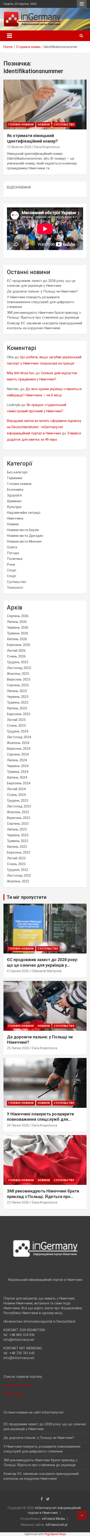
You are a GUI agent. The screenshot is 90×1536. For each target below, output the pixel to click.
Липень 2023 (17, 829)
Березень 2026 (18, 645)
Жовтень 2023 (18, 812)
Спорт (11, 570)
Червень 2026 (17, 627)
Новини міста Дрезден (25, 536)
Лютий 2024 (16, 789)
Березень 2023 (18, 852)
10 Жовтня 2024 (19, 147)
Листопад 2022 (19, 875)
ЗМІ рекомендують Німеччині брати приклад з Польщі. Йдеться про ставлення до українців (43, 1196)
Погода (13, 553)
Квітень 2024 (17, 777)
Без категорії (17, 472)
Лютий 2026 (16, 650)
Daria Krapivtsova (47, 147)
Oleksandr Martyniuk (47, 971)
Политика (14, 559)
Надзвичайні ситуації (23, 513)
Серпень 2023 (18, 824)
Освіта (12, 547)
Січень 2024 (16, 795)
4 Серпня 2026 (18, 971)
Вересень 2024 (18, 749)
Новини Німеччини (18, 1385)
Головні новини (21, 124)
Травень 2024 (17, 772)
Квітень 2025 (17, 708)
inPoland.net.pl (56, 1525)
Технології (15, 588)
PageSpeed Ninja (55, 1534)
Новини (44, 124)
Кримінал (14, 501)
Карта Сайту (13, 1394)
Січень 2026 (16, 656)
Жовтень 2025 (18, 674)
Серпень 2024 (18, 754)
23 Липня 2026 (18, 1202)
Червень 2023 (17, 835)
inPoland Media (53, 1519)
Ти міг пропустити (26, 897)
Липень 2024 (17, 760)
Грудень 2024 (17, 731)
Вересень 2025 (18, 679)
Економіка (15, 489)
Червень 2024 (17, 766)
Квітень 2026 (17, 639)
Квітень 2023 (17, 847)
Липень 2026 (17, 622)
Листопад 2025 (19, 668)
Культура (14, 507)
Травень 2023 (17, 841)
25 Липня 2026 (18, 1048)
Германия (14, 478)
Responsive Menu (82, 4)
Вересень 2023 (18, 818)
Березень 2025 (18, 714)
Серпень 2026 (18, 616)
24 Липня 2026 (18, 1125)
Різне (11, 564)
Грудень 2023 (17, 800)
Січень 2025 (16, 725)
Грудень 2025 (17, 662)
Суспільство (64, 124)
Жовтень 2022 (18, 881)
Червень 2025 (17, 697)
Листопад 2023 (19, 806)
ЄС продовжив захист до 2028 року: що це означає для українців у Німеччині (42, 965)
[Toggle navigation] (9, 35)
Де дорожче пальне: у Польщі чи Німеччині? (42, 291)
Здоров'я (14, 495)
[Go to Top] (82, 1515)
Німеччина (15, 518)
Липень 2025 (17, 691)
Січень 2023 (16, 864)
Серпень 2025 (18, 685)
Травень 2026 (17, 633)
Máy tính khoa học (21, 373)
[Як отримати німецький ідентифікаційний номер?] (45, 105)
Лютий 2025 (16, 720)
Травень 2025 (17, 702)
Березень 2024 (18, 783)
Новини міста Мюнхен (24, 541)
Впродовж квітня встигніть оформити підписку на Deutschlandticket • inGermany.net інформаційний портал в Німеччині (44, 427)
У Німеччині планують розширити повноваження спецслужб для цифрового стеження (40, 302)
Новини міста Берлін (23, 530)
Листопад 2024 (19, 737)
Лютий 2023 (16, 858)
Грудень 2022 (17, 870)
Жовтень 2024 (18, 743)
